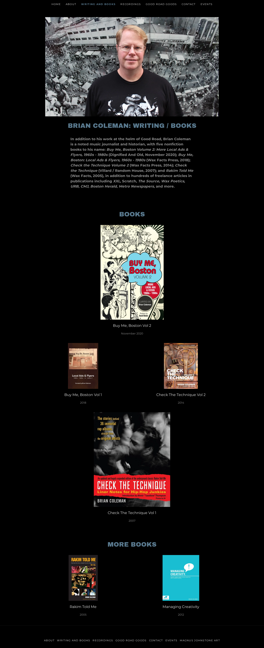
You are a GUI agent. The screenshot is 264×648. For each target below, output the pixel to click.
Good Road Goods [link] (161, 4)
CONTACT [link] (189, 4)
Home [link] (56, 4)
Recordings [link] (130, 4)
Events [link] (207, 4)
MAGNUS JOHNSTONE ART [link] (200, 640)
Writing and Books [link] (98, 4)
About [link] (71, 4)
